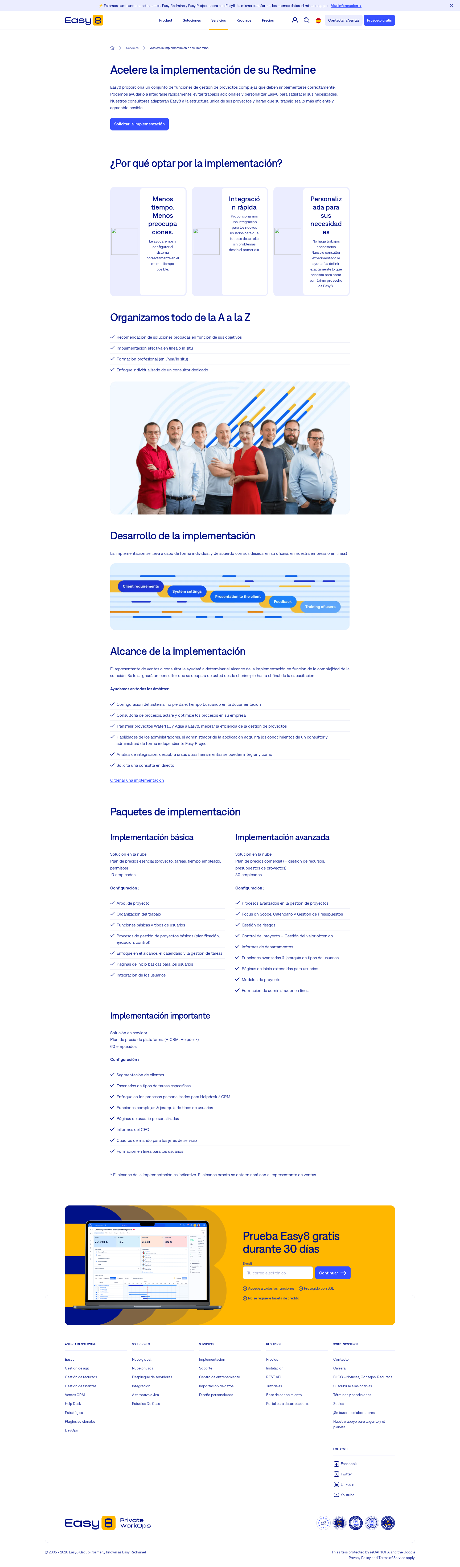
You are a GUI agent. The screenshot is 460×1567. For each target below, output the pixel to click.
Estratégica (74, 1412)
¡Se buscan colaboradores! (354, 1412)
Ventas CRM (75, 1395)
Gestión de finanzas (80, 1386)
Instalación (275, 1368)
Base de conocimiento (284, 1395)
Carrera (339, 1368)
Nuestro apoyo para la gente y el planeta (359, 1424)
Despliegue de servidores (152, 1377)
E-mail (247, 1263)
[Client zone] (295, 20)
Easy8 (70, 1359)
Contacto (341, 1359)
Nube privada (142, 1368)
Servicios (218, 20)
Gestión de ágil (77, 1368)
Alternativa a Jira (145, 1395)
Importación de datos (216, 1386)
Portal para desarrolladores (287, 1403)
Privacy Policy (360, 1558)
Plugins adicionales (80, 1421)
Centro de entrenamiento (219, 1377)
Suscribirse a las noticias (352, 1386)
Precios (268, 20)
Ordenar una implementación (137, 780)
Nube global (141, 1359)
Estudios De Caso (146, 1403)
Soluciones (192, 20)
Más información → (346, 5)
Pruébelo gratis (379, 20)
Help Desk (73, 1403)
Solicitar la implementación (139, 123)
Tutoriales (274, 1386)
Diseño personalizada (216, 1395)
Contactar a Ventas (343, 20)
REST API (273, 1377)
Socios (338, 1403)
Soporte (205, 1368)
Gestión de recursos (81, 1377)
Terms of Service (392, 1558)
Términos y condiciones (352, 1395)
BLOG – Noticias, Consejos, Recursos (362, 1377)
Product (165, 20)
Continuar (328, 1272)
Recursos (243, 20)
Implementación (212, 1359)
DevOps (71, 1430)
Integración (141, 1386)
